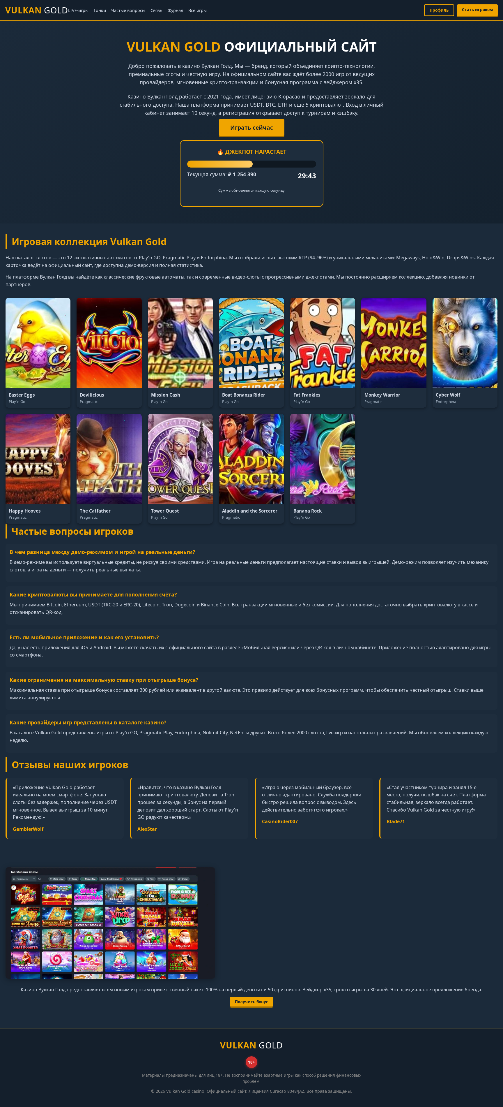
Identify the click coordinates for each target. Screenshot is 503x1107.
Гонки (100, 10)
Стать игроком (477, 9)
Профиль (439, 10)
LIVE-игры (78, 10)
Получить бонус (251, 1001)
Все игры (197, 10)
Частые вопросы (128, 10)
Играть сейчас (251, 127)
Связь (156, 10)
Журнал (175, 10)
